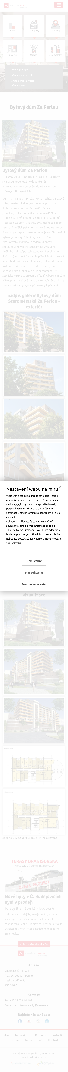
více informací (13, 543)
